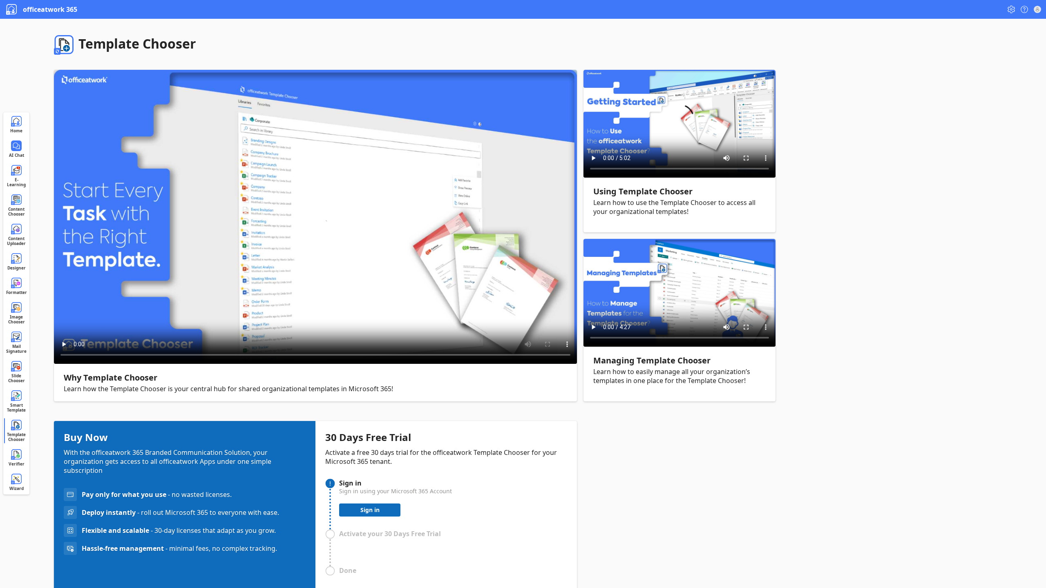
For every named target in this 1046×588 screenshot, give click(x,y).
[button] (1011, 9)
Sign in (370, 510)
